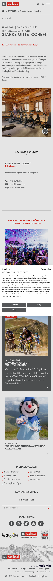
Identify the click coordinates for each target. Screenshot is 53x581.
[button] (6, 269)
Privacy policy (45, 269)
